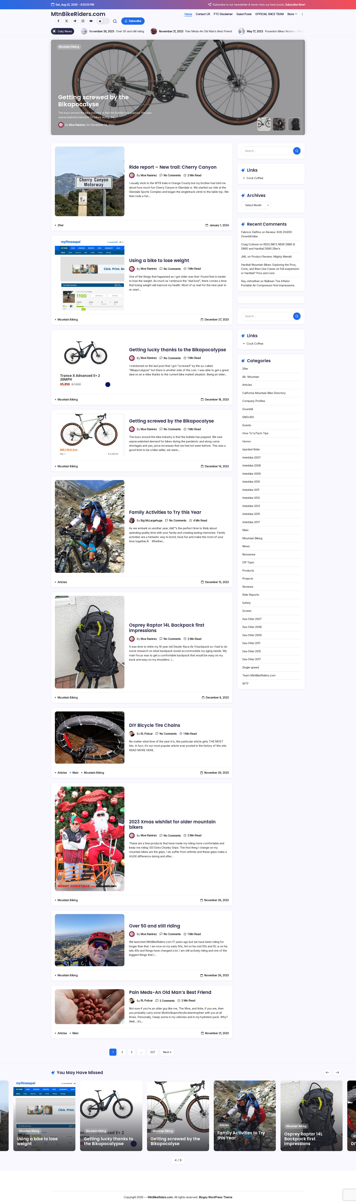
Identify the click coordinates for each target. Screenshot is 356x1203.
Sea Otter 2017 (251, 659)
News (246, 546)
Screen (246, 611)
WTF (245, 683)
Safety (246, 603)
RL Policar (147, 733)
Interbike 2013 (251, 506)
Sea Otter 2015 (251, 651)
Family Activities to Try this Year (107, 104)
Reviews (247, 586)
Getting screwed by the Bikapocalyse (171, 421)
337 (152, 1052)
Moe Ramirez (149, 175)
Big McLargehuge (80, 124)
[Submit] (297, 151)
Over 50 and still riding (154, 926)
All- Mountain (250, 377)
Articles (247, 385)
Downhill (247, 409)
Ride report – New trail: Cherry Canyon (173, 167)
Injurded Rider (251, 449)
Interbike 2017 (251, 522)
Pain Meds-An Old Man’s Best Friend (170, 992)
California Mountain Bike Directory (264, 393)
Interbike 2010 (251, 481)
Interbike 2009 (251, 473)
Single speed (250, 667)
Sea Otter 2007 (252, 619)
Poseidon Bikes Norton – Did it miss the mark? (90, 31)
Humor (246, 441)
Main (245, 530)
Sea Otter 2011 (251, 643)
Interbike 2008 (251, 465)
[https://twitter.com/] (66, 21)
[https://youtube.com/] (91, 21)
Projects (247, 578)
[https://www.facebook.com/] (58, 21)
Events (246, 425)
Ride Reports (250, 594)
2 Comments (167, 1000)
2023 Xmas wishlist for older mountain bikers (172, 824)
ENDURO (248, 417)
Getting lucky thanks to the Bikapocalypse (177, 350)
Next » (167, 1052)
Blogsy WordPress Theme (215, 1197)
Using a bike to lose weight (159, 260)
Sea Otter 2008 (252, 627)
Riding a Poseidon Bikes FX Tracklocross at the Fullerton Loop (281, 31)
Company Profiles (253, 401)
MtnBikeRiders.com (78, 14)
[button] (103, 21)
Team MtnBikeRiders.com (259, 675)
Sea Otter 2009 (252, 635)
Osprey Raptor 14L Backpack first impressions (166, 628)
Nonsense (248, 554)
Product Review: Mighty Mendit (271, 256)
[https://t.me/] (74, 21)
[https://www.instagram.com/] (83, 21)
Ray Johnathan (250, 281)
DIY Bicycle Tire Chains (154, 725)
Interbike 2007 (251, 457)
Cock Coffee (255, 178)
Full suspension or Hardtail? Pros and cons (179, 31)
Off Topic (248, 562)
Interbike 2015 (251, 514)
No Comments (172, 175)
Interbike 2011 (250, 490)
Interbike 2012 (251, 498)
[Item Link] (44, 1116)
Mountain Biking (252, 538)
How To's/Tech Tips (255, 433)
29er (245, 368)
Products (248, 570)
